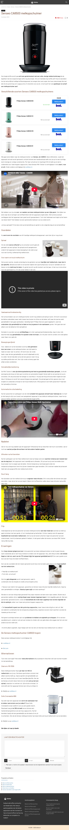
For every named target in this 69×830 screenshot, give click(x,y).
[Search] (66, 2)
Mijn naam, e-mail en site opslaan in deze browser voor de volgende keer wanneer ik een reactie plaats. (34, 764)
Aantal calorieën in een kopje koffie (11, 789)
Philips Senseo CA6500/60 (25, 101)
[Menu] (2, 2)
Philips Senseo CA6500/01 (25, 146)
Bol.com (5, 648)
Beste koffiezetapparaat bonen (32, 814)
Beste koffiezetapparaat (32, 809)
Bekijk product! (58, 101)
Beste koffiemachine (8, 783)
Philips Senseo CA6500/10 (25, 116)
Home (8, 6)
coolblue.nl (28, 167)
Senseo (12, 6)
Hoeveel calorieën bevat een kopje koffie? (55, 812)
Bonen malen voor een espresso (53, 808)
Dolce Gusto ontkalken (8, 788)
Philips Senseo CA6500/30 (25, 131)
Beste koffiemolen (7, 784)
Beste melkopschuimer (8, 786)
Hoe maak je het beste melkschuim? (53, 804)
